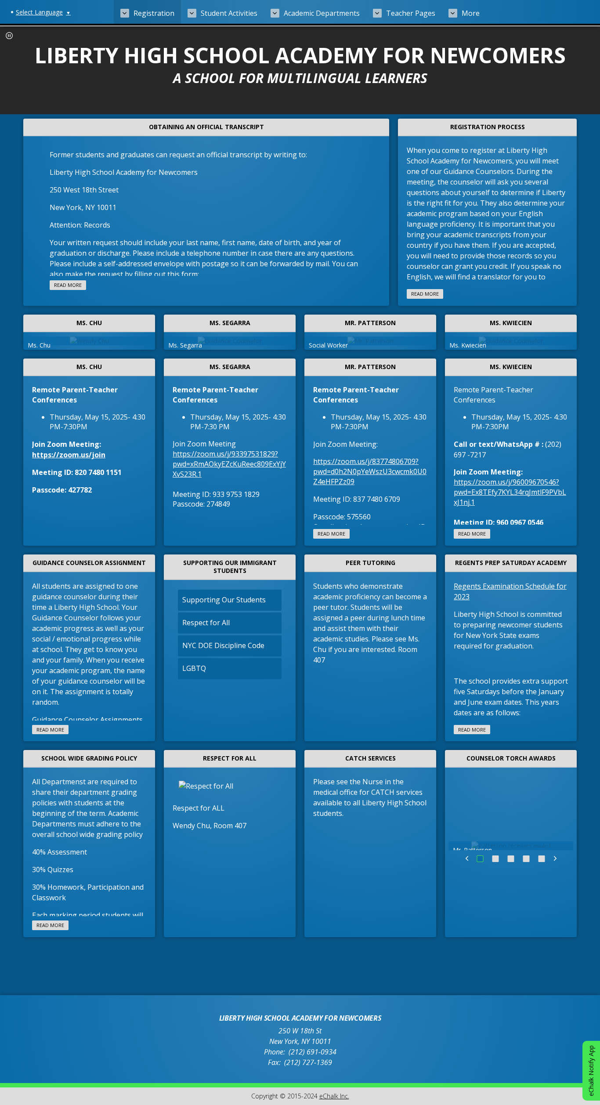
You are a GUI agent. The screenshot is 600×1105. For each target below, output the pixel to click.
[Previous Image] (467, 858)
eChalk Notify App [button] (591, 1070)
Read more (68, 285)
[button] (9, 36)
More (471, 13)
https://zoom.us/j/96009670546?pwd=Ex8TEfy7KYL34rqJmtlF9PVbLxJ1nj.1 (510, 492)
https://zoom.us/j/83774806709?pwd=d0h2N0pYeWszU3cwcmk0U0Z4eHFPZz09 (370, 471)
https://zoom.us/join (68, 455)
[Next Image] (555, 858)
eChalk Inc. (334, 1096)
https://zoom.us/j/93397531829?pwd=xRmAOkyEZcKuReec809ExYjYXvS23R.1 (229, 464)
